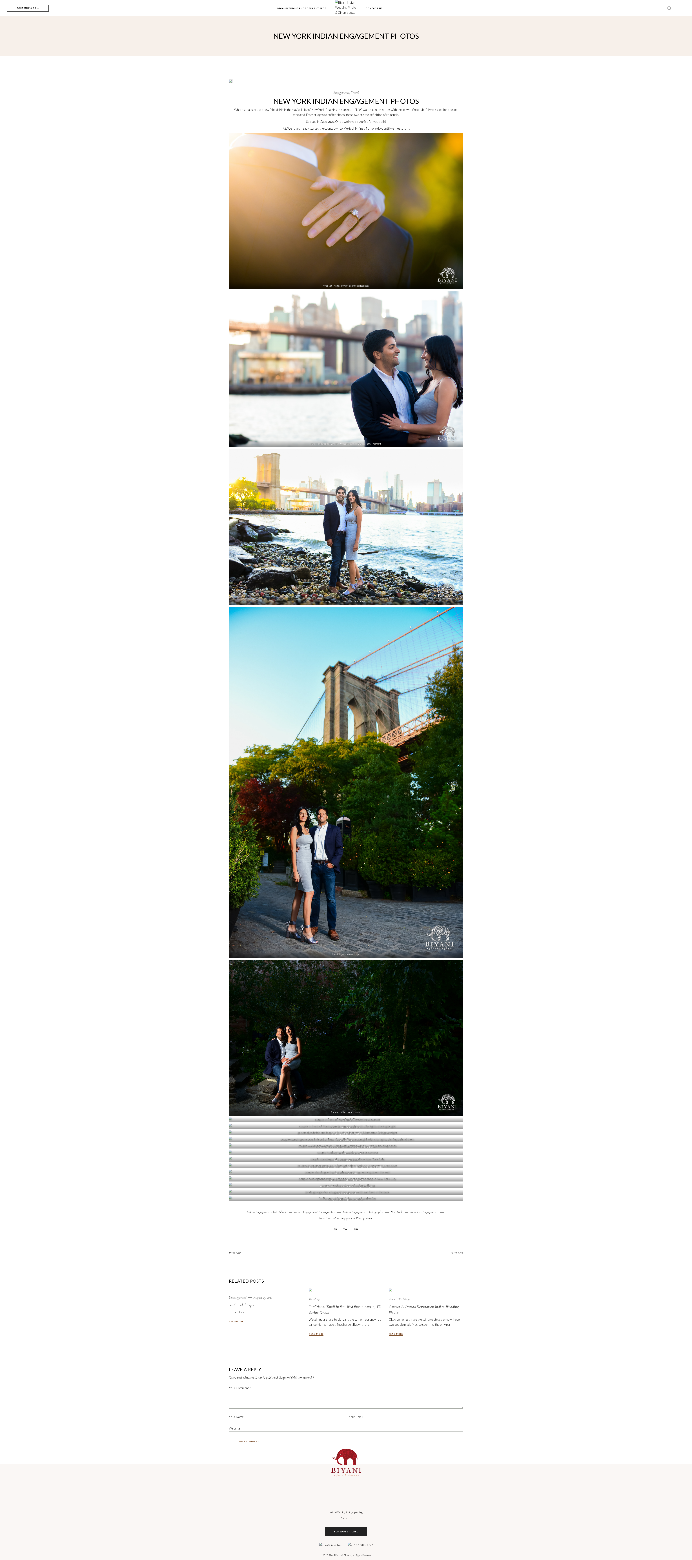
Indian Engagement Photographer (314, 1212)
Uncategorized (237, 1297)
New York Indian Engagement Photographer (345, 1218)
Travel (355, 92)
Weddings (314, 1299)
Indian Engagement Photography (363, 1212)
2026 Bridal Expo (241, 1305)
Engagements (341, 92)
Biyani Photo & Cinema (340, 1555)
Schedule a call (346, 1531)
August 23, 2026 (263, 1297)
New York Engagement (424, 1212)
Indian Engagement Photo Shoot (266, 1212)
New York (396, 1212)
